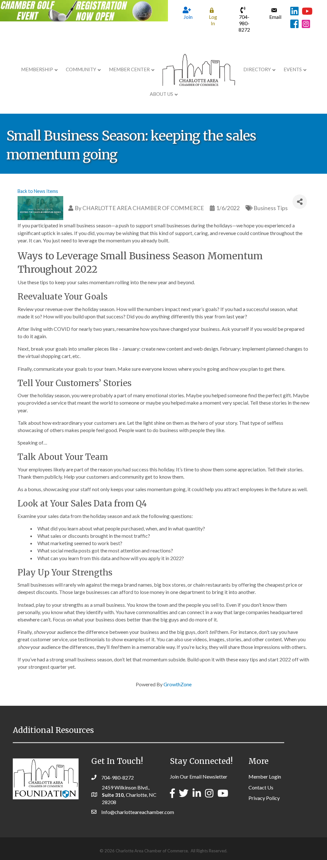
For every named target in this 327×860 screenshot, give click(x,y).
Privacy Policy (264, 798)
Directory (257, 69)
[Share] (300, 201)
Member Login (264, 776)
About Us (161, 94)
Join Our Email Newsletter (198, 776)
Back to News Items (38, 191)
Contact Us (260, 787)
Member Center (129, 69)
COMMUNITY (81, 69)
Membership (37, 69)
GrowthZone (178, 684)
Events (293, 69)
